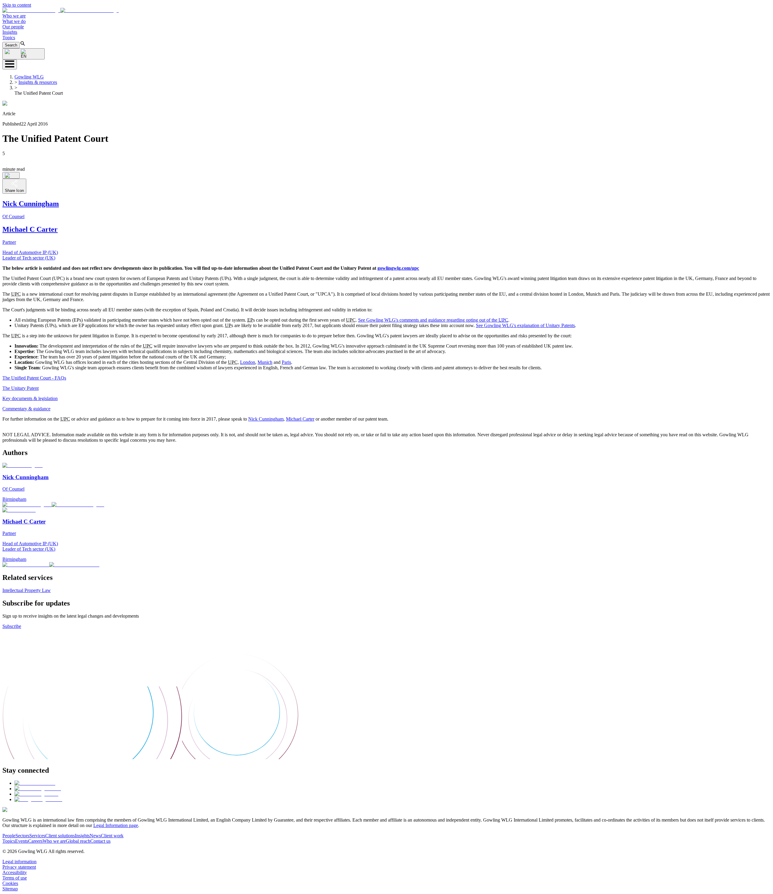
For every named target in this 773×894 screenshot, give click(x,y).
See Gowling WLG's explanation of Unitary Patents (525, 325)
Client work (112, 835)
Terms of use (14, 877)
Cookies (10, 883)
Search (11, 45)
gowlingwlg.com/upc (398, 268)
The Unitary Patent (20, 388)
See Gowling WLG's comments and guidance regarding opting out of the (433, 320)
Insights (9, 32)
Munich (265, 362)
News (95, 835)
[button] (60, 10)
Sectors (22, 835)
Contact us (100, 841)
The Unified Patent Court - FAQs (34, 377)
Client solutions (60, 835)
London (247, 362)
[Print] (11, 175)
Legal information (19, 861)
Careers (35, 841)
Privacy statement (19, 867)
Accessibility (14, 872)
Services (37, 835)
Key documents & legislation (30, 398)
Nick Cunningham (266, 419)
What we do (14, 21)
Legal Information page (115, 825)
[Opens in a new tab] (34, 783)
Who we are (14, 15)
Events (21, 841)
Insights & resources (37, 82)
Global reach (78, 841)
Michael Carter (300, 419)
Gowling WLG (29, 76)
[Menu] (9, 64)
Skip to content (16, 5)
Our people (13, 26)
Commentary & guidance (26, 408)
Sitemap (10, 888)
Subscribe (11, 626)
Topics (8, 37)
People (8, 835)
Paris (286, 362)
